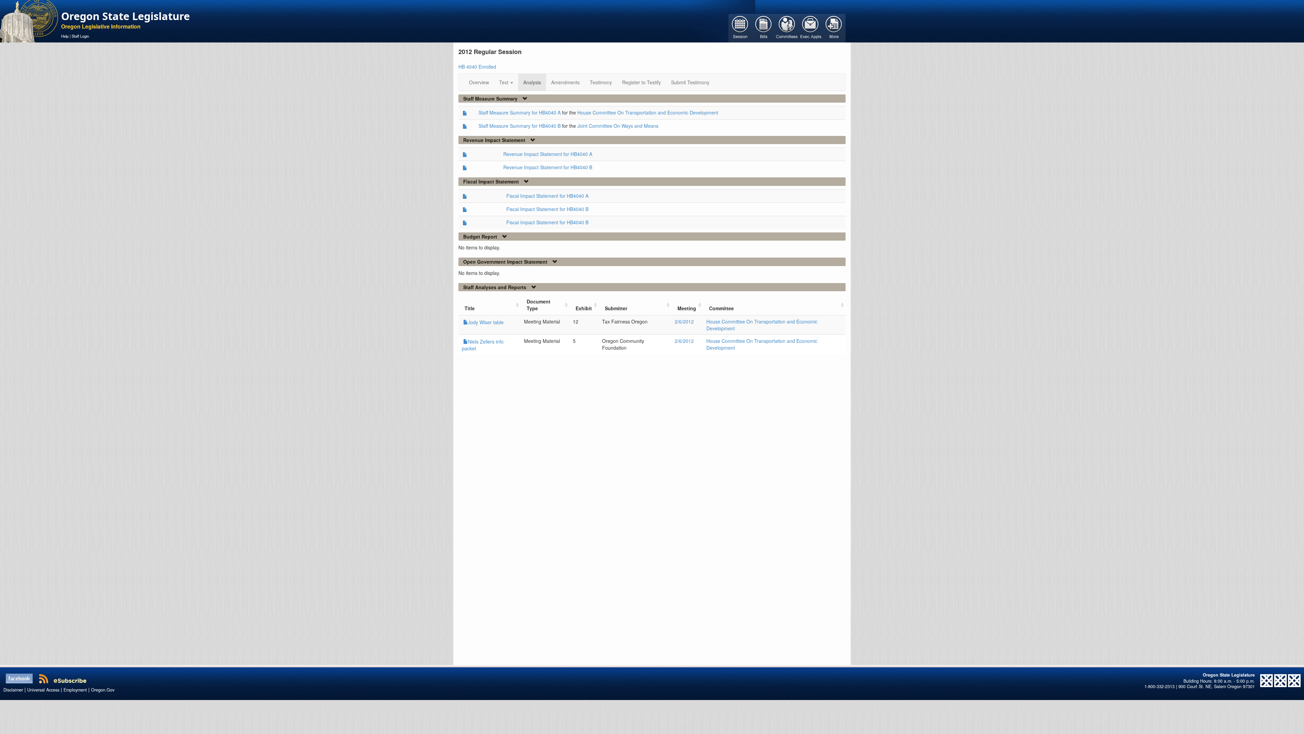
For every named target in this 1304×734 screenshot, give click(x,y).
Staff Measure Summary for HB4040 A (519, 112)
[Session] (740, 27)
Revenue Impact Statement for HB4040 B (547, 167)
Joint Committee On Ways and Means (617, 125)
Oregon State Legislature (125, 16)
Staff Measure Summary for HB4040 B (519, 125)
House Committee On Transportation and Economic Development (647, 112)
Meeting (686, 308)
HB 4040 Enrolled (477, 66)
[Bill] (763, 27)
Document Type (538, 305)
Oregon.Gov (102, 690)
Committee (721, 308)
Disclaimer (13, 690)
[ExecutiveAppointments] (810, 27)
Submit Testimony (690, 82)
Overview (479, 82)
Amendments (565, 82)
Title (470, 308)
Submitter (616, 308)
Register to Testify (641, 82)
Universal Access (43, 690)
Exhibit (584, 308)
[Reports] (834, 27)
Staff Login (80, 36)
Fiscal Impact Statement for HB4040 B (547, 209)
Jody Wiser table (486, 322)
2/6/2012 (684, 321)
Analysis (532, 82)
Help (65, 36)
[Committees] (787, 27)
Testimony (601, 82)
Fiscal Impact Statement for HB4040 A (547, 195)
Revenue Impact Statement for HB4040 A (547, 154)
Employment (75, 690)
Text (504, 82)
